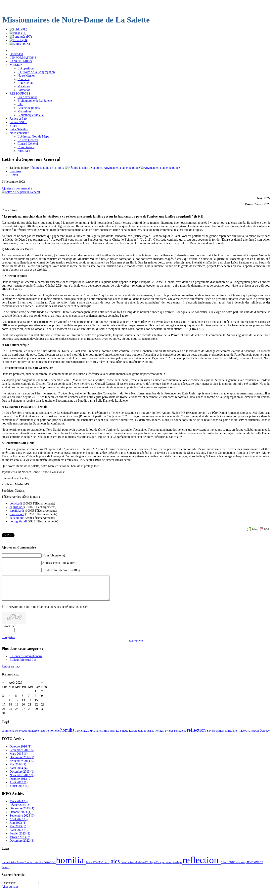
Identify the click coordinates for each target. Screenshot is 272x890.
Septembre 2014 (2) (22, 760)
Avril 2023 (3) (18, 829)
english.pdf (16, 507)
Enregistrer (8, 637)
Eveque (23, 730)
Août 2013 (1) (18, 782)
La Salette (122, 730)
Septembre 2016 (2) (22, 750)
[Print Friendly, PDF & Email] (258, 531)
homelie (55, 730)
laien (113, 730)
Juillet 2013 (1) (19, 786)
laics (106, 730)
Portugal (160, 730)
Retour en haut (11, 666)
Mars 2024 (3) (18, 801)
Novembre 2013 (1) (22, 775)
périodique (180, 730)
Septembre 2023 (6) (22, 815)
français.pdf (17, 514)
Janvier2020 (82, 730)
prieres (169, 730)
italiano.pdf (17, 517)
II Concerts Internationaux (26, 656)
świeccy (265, 730)
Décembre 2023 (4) (22, 808)
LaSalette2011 (138, 730)
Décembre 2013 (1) (22, 771)
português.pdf (18, 521)
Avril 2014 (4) (18, 768)
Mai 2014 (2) (18, 764)
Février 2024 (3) (20, 804)
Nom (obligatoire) (53, 555)
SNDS (220, 730)
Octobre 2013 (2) (20, 778)
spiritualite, (232, 730)
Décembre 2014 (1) (22, 757)
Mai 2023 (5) (18, 826)
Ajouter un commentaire (17, 188)
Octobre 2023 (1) (20, 812)
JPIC (93, 730)
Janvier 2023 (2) (20, 837)
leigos (151, 730)
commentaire (10, 730)
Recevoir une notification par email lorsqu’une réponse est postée (47, 606)
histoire (45, 730)
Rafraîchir (8, 626)
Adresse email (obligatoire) (59, 562)
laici (99, 730)
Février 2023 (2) (20, 833)
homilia (67, 730)
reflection (197, 730)
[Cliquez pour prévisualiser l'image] (21, 192)
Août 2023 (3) (18, 819)
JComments (136, 640)
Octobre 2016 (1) (20, 746)
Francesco (34, 730)
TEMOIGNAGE (249, 730)
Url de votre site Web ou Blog (61, 570)
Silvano (211, 730)
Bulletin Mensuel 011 (23, 659)
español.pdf (17, 510)
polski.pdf (16, 503)
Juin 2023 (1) (18, 822)
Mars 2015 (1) (18, 753)
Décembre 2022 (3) (22, 840)
